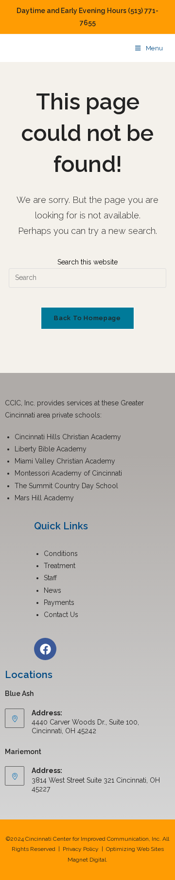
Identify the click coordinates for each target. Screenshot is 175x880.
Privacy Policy (81, 849)
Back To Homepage (87, 318)
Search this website (87, 262)
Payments (59, 602)
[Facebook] (45, 649)
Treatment (59, 566)
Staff (50, 578)
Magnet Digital (87, 859)
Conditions (61, 553)
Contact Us (61, 614)
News (52, 590)
